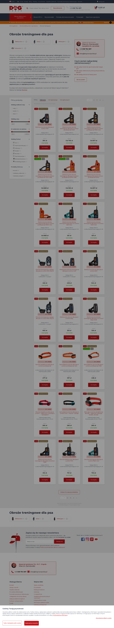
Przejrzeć (57, 56)
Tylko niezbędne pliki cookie (12, 623)
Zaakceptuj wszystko (31, 623)
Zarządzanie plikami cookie (103, 618)
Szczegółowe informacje (60, 615)
